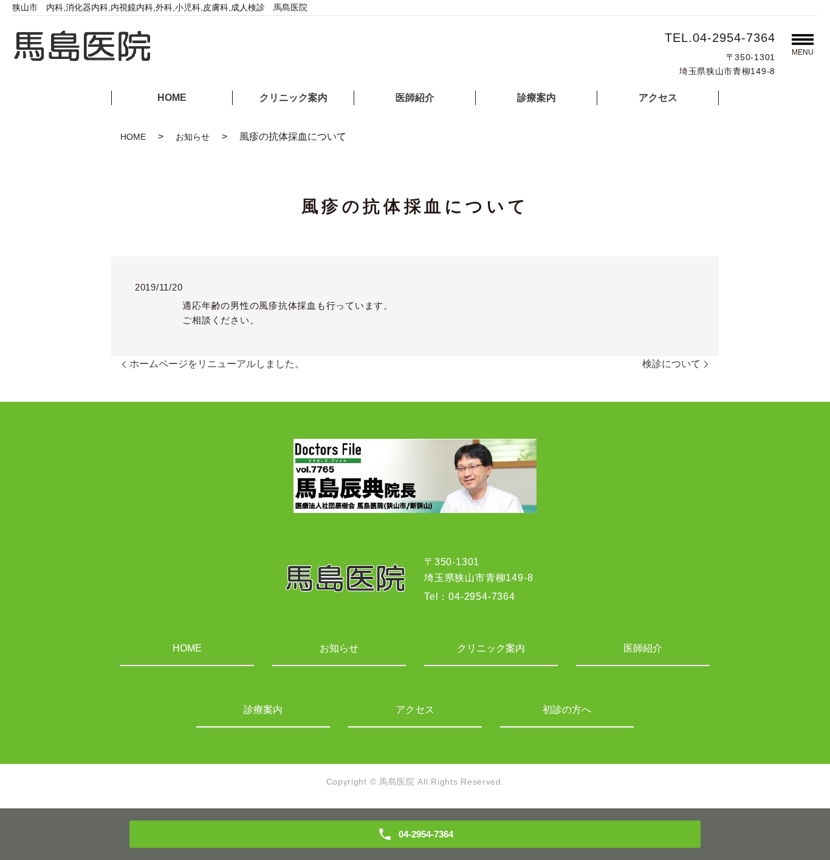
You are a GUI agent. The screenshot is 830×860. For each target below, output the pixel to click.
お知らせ (193, 137)
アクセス (658, 97)
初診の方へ (567, 709)
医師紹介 (415, 97)
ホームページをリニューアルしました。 (216, 364)
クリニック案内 (293, 97)
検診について (671, 364)
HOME (172, 97)
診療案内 (536, 97)
